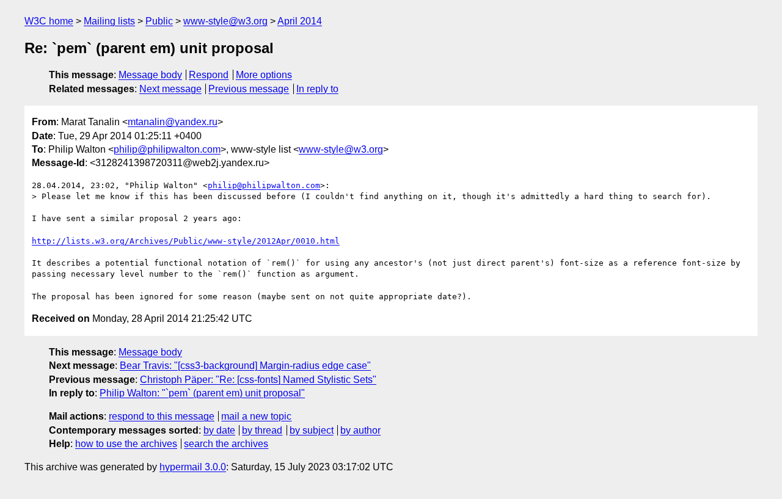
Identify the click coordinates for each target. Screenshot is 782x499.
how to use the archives (126, 444)
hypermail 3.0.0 (192, 467)
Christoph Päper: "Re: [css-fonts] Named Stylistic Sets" (258, 379)
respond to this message (161, 416)
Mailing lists (109, 21)
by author (360, 430)
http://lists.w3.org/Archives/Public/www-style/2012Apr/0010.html (186, 241)
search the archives (226, 444)
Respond (208, 75)
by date (219, 430)
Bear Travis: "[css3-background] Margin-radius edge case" (245, 365)
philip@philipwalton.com (167, 149)
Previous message (248, 89)
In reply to (317, 89)
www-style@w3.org (225, 21)
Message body (150, 75)
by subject (312, 430)
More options (264, 75)
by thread (262, 430)
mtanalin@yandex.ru (172, 122)
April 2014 (299, 21)
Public (159, 21)
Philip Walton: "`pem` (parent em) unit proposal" (202, 393)
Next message (170, 89)
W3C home (48, 21)
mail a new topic (256, 416)
